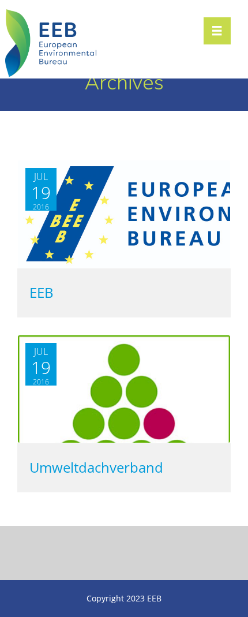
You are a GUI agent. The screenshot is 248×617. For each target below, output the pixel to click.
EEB (41, 293)
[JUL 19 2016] (124, 440)
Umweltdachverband (96, 467)
